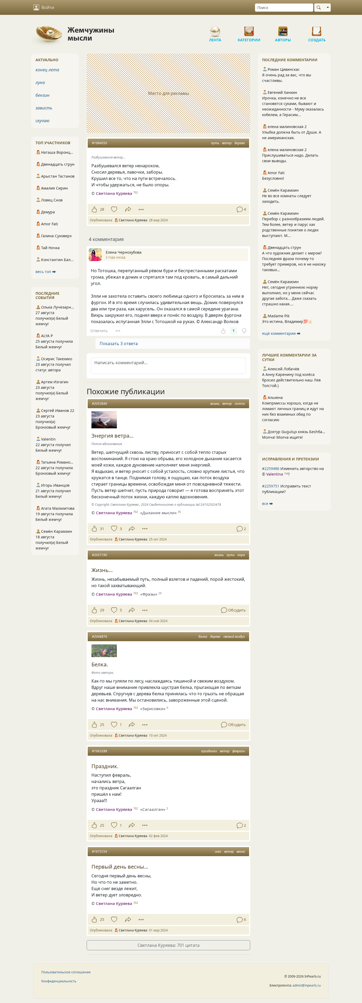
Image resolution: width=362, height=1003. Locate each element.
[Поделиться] (128, 209)
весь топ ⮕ (46, 271)
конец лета (47, 70)
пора (241, 555)
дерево (240, 143)
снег (218, 851)
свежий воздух (234, 636)
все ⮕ (267, 503)
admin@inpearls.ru (307, 985)
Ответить (99, 330)
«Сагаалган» (152, 809)
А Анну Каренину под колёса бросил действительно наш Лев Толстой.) (291, 380)
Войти (47, 7)
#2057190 (99, 555)
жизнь (214, 403)
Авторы (283, 29)
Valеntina (274, 474)
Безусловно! (273, 178)
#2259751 (270, 486)
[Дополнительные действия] (141, 209)
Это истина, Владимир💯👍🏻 (287, 321)
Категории (249, 29)
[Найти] (319, 7)
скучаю (43, 121)
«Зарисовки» (153, 708)
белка (202, 636)
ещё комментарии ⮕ (281, 333)
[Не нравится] (244, 331)
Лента (215, 29)
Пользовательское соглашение (66, 972)
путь (215, 143)
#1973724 (99, 851)
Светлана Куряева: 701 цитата (169, 945)
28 (102, 209)
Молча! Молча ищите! (282, 437)
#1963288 (99, 751)
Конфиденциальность (58, 981)
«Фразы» (148, 594)
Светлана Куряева (114, 193)
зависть (44, 108)
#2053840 (99, 403)
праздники (209, 751)
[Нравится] (94, 209)
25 (102, 724)
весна (241, 851)
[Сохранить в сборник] (114, 209)
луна (40, 82)
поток (240, 403)
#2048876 (99, 636)
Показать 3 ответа (119, 343)
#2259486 (270, 468)
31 (102, 528)
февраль (238, 751)
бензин (43, 95)
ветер (227, 143)
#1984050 (99, 143)
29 (102, 610)
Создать (317, 29)
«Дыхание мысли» (158, 512)
